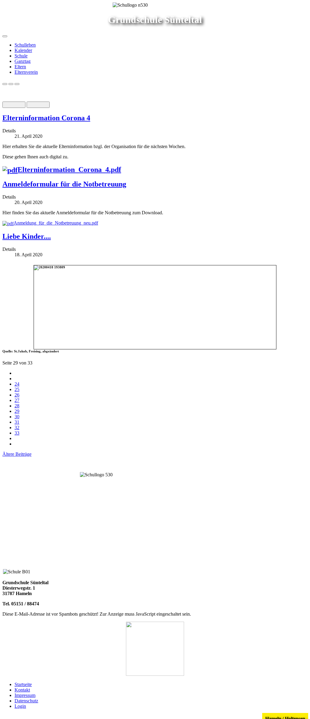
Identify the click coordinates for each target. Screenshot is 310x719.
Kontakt (22, 689)
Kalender (23, 50)
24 (17, 384)
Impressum (25, 695)
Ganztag (23, 61)
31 (17, 422)
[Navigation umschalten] (4, 36)
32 (17, 427)
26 (17, 394)
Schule (21, 55)
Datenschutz (26, 700)
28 (17, 405)
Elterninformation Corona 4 (46, 118)
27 (17, 400)
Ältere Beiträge (16, 454)
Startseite (23, 684)
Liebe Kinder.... (26, 236)
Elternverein (26, 72)
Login (20, 706)
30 (17, 416)
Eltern (20, 66)
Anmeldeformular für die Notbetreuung (64, 184)
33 (17, 433)
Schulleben (25, 44)
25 (17, 389)
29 (17, 411)
